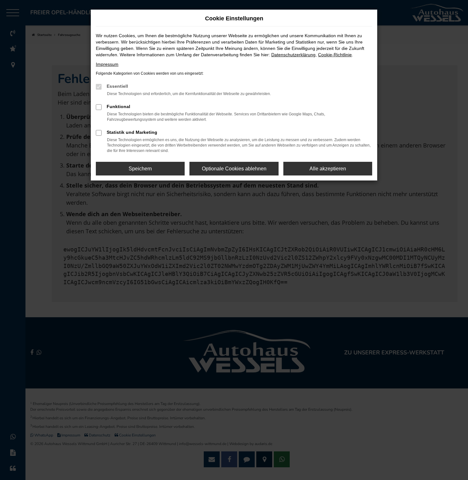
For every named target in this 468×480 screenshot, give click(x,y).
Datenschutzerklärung (293, 54)
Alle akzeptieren (327, 168)
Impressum (107, 64)
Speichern (140, 168)
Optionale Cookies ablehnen (234, 168)
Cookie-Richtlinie (335, 54)
